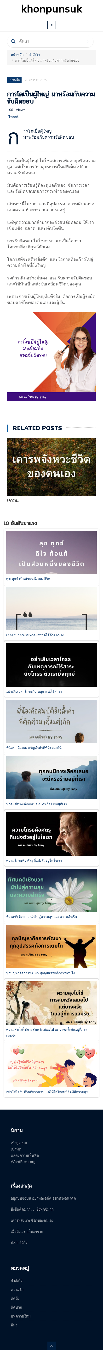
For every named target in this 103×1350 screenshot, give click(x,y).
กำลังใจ (34, 54)
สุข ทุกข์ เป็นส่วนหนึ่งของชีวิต (28, 579)
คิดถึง (15, 1298)
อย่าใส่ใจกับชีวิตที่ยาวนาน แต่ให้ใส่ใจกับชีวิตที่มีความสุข (47, 1092)
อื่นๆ (14, 1325)
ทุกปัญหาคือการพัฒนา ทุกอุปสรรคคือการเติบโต (40, 973)
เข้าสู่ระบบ (19, 1143)
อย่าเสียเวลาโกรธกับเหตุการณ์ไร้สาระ (34, 691)
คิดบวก (16, 1307)
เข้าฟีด (16, 1149)
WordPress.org (23, 1161)
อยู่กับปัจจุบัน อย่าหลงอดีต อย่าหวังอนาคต (43, 1198)
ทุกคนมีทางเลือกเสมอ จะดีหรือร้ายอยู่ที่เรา (36, 804)
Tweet (13, 116)
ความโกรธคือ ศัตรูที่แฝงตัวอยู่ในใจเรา (34, 860)
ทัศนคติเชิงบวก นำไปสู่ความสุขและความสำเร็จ (41, 917)
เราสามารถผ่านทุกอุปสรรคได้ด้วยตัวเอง (35, 635)
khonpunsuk (51, 9)
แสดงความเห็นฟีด (25, 1155)
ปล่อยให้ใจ (19, 1242)
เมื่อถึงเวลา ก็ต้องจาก (27, 1231)
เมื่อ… (11, 500)
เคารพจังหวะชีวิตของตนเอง (32, 1220)
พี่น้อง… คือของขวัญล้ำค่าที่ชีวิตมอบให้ (34, 748)
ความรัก (17, 1289)
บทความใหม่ (21, 1316)
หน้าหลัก (17, 54)
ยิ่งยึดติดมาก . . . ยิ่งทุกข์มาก (32, 1209)
